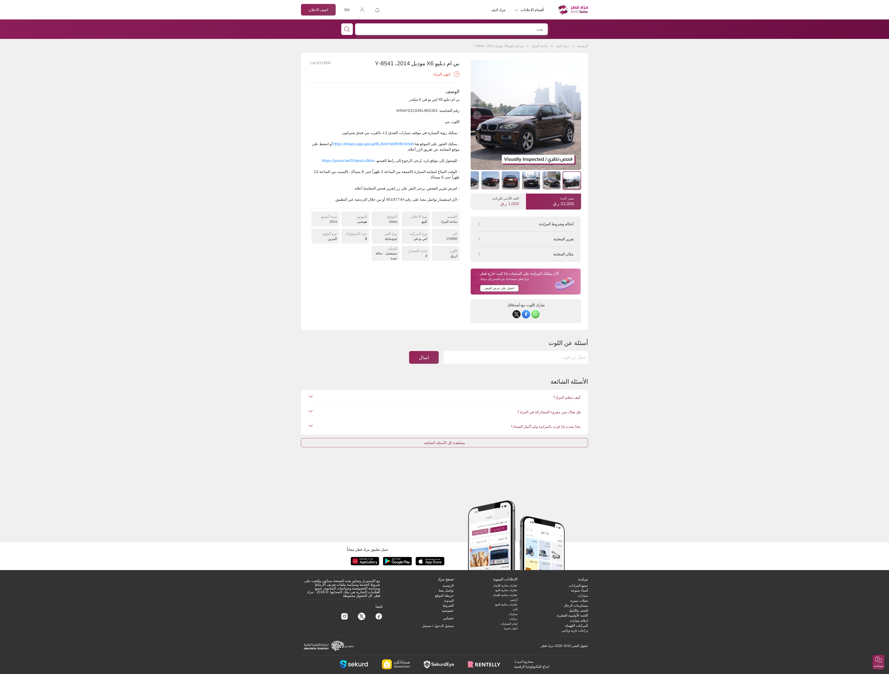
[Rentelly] (484, 664)
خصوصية (448, 610)
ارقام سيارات (579, 620)
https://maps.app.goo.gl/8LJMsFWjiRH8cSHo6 (373, 143)
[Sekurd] (354, 664)
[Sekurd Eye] (439, 664)
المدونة (449, 601)
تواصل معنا (446, 590)
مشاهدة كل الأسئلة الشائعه (444, 442)
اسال (424, 357)
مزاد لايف (498, 9)
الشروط (448, 605)
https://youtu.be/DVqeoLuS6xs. (348, 160)
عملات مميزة (579, 601)
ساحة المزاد (540, 46)
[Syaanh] (396, 664)
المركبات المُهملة (576, 626)
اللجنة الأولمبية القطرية (572, 615)
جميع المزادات (578, 585)
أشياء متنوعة (579, 590)
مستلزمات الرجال (576, 605)
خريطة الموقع (444, 595)
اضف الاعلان (318, 9)
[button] (878, 662)
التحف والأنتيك (578, 610)
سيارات (583, 595)
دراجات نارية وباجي (575, 630)
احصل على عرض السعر (499, 288)
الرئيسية (582, 46)
